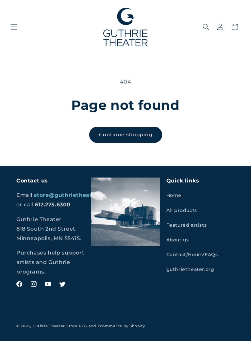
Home (173, 195)
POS (83, 326)
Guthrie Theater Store (55, 326)
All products (181, 210)
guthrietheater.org (190, 269)
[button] (14, 27)
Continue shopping (125, 134)
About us (177, 240)
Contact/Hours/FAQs (192, 254)
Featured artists (186, 225)
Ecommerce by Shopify (121, 326)
